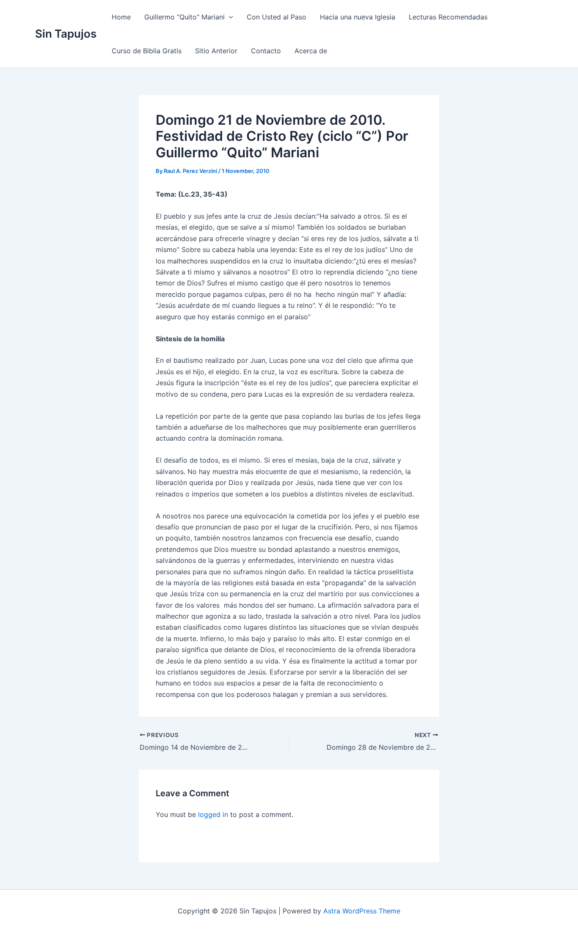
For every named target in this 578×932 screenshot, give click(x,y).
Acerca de (311, 51)
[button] (229, 17)
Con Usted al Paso (276, 17)
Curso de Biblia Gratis (147, 51)
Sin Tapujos (65, 33)
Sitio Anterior (216, 51)
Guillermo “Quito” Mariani (184, 17)
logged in (213, 814)
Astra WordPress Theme (361, 911)
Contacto (266, 51)
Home (121, 17)
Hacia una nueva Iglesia (357, 17)
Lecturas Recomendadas (448, 17)
